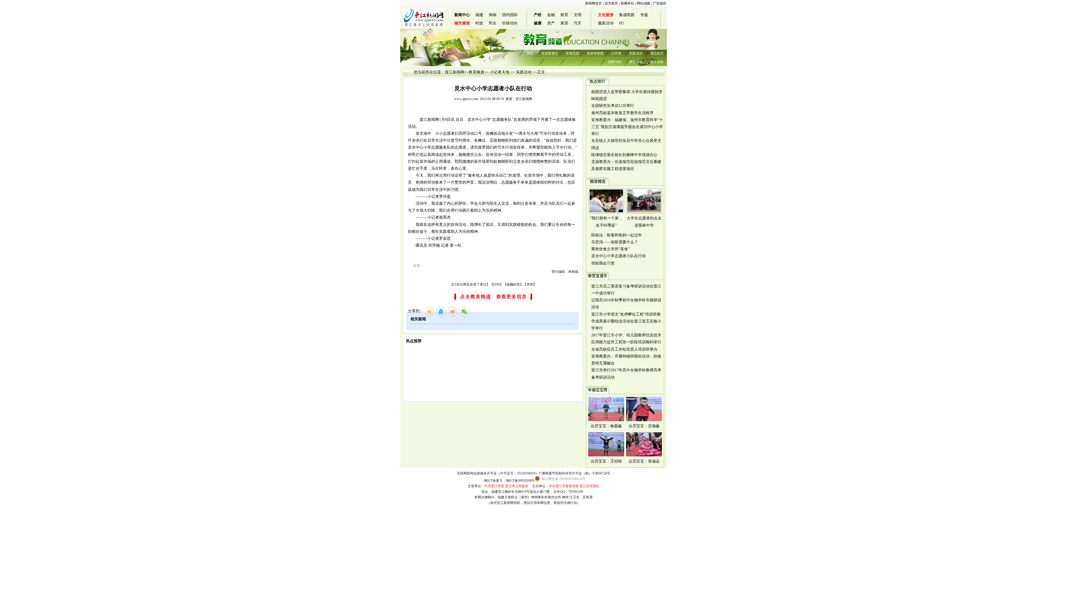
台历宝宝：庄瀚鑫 (644, 426)
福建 (479, 15)
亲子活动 (635, 62)
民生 (493, 23)
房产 (551, 23)
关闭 (530, 284)
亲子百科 (657, 62)
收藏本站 (627, 3)
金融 (551, 15)
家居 (564, 23)
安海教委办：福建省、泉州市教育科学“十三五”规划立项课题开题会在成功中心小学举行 (627, 127)
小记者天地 (499, 72)
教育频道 (476, 72)
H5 (621, 23)
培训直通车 (549, 53)
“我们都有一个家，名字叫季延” (606, 221)
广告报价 (659, 3)
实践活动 (635, 53)
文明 (578, 15)
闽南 (493, 15)
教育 (564, 15)
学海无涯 (572, 53)
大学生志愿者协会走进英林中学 (644, 221)
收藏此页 (513, 284)
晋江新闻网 (454, 72)
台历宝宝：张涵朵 (644, 461)
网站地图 (643, 3)
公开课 (616, 53)
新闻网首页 (593, 3)
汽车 (578, 23)
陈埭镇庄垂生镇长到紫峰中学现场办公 (624, 155)
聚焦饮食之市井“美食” (610, 249)
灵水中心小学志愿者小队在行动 (618, 256)
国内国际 (510, 15)
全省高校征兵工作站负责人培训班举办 (624, 349)
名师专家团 (595, 53)
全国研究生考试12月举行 (612, 106)
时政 (479, 23)
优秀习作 (614, 62)
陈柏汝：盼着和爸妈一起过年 (616, 235)
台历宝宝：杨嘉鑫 (606, 426)
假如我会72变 (603, 263)
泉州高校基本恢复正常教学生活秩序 (622, 113)
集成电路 (627, 15)
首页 (530, 53)
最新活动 (606, 23)
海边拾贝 (657, 53)
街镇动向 (510, 23)
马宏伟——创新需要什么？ (614, 242)
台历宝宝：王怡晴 (606, 461)
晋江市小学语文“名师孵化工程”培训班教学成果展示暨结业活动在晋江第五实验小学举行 (626, 321)
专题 (644, 15)
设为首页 (611, 3)
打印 (496, 284)
